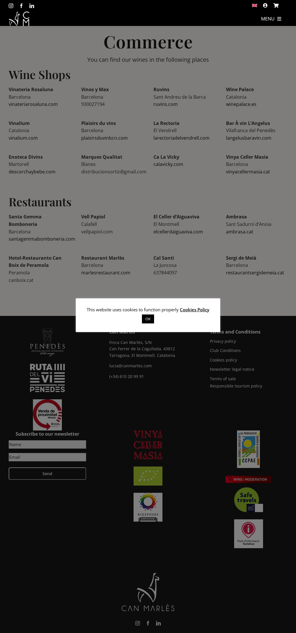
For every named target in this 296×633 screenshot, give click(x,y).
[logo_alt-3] (19, 14)
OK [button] (148, 318)
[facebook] (21, 5)
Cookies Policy (194, 309)
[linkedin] (31, 5)
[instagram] (11, 5)
